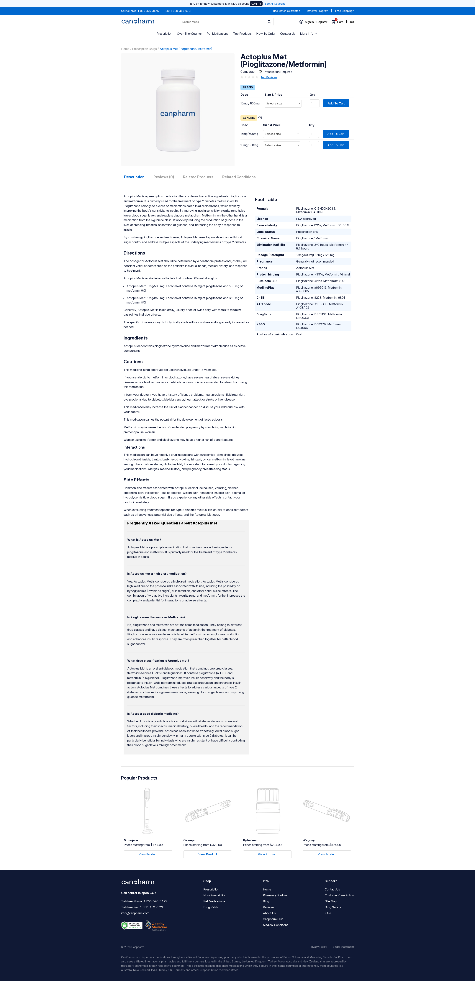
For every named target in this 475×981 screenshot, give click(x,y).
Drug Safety (333, 907)
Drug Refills (211, 907)
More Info (306, 33)
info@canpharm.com (135, 913)
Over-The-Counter (189, 33)
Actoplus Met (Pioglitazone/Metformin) (186, 49)
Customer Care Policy (339, 895)
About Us (269, 913)
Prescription (164, 33)
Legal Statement (343, 946)
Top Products (242, 33)
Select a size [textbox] (274, 103)
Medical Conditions (275, 925)
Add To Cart (336, 103)
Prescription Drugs (144, 49)
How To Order (265, 33)
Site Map (331, 901)
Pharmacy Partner (275, 895)
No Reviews (269, 77)
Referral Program (317, 10)
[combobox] (283, 104)
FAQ (328, 913)
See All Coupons (275, 3)
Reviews (268, 907)
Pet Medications (217, 33)
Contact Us (287, 33)
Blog (266, 901)
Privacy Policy (318, 946)
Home (125, 49)
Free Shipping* (344, 10)
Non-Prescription (214, 895)
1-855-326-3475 (148, 10)
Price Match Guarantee (286, 10)
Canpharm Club (273, 919)
